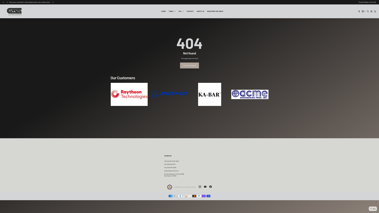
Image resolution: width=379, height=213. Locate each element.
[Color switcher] (359, 11)
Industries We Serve (215, 11)
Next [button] (46, 2)
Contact (190, 11)
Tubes (171, 11)
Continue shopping (189, 65)
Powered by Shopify (190, 187)
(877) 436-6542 (38, 2)
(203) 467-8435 (171, 167)
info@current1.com (173, 171)
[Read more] (363, 11)
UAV (180, 11)
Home (163, 11)
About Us (200, 11)
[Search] (368, 11)
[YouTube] (205, 187)
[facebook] (210, 187)
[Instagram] (200, 187)
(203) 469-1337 (171, 164)
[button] (3, 2)
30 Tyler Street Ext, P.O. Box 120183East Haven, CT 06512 (174, 175)
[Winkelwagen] (375, 11)
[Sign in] (371, 11)
